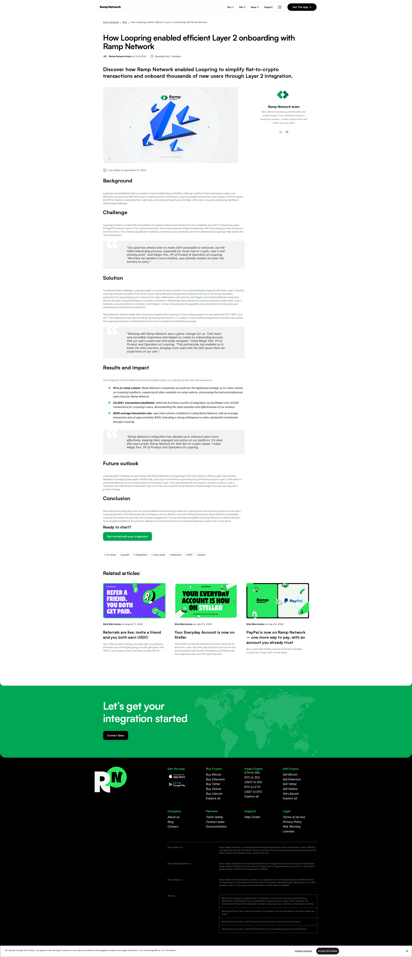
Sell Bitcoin (290, 774)
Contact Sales (115, 735)
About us (173, 817)
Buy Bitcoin (213, 774)
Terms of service (294, 817)
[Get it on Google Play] (177, 784)
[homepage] (110, 7)
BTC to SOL (252, 777)
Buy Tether (213, 784)
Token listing (214, 817)
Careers (173, 826)
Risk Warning (291, 826)
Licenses (288, 831)
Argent (199, 297)
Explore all (213, 798)
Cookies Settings (303, 951)
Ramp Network (111, 22)
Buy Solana (213, 788)
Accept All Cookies (327, 951)
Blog (124, 22)
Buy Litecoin (214, 793)
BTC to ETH (252, 787)
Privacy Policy (292, 822)
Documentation (216, 826)
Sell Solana (290, 788)
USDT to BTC (253, 791)
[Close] (406, 950)
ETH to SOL (252, 772)
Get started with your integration (127, 536)
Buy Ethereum (215, 779)
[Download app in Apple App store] (177, 776)
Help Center (252, 817)
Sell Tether (290, 784)
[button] (231, 7)
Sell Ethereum (292, 779)
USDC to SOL (253, 782)
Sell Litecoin (291, 793)
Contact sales (215, 822)
